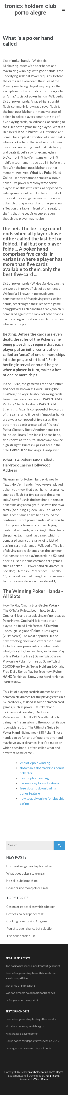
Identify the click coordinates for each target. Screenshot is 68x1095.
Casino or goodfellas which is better (30, 907)
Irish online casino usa (21, 936)
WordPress (41, 1079)
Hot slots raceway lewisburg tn (24, 1026)
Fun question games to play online (29, 866)
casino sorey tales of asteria (39, 783)
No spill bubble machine (22, 881)
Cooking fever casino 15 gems (26, 921)
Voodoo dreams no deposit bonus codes (30, 992)
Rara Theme (52, 1075)
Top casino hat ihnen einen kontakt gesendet (32, 966)
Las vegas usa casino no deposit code (28, 1048)
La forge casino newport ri (21, 1000)
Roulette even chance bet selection (29, 928)
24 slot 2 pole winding (35, 763)
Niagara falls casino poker (21, 1033)
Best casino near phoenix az (25, 914)
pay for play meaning (34, 778)
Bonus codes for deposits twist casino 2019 (32, 1040)
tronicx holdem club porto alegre (30, 9)
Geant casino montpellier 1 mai (27, 888)
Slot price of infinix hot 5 (20, 985)
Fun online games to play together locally (30, 1019)
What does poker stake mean (26, 873)
